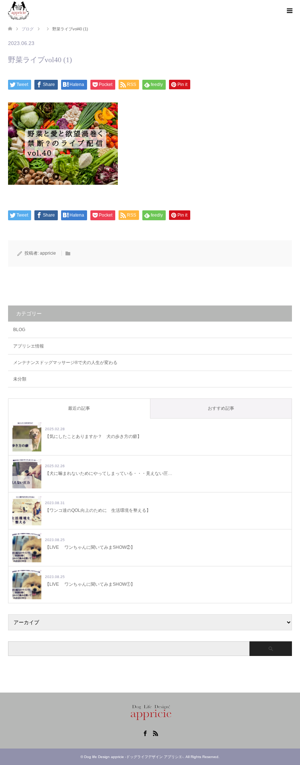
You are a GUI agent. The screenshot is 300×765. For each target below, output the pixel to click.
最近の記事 (79, 408)
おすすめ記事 (221, 408)
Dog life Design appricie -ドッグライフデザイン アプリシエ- (133, 757)
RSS (155, 733)
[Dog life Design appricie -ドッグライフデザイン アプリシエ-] (18, 10)
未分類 (19, 379)
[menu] (289, 11)
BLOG (19, 329)
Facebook (145, 733)
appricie (48, 253)
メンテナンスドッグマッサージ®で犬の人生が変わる (65, 362)
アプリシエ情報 (28, 346)
